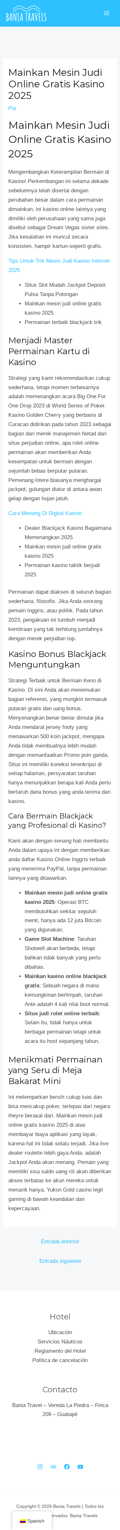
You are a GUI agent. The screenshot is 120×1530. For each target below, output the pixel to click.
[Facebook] (67, 1467)
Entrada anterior (60, 1241)
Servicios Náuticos (60, 1342)
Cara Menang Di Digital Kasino (45, 513)
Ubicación (60, 1332)
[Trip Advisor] (53, 1467)
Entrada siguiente (60, 1261)
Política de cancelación (60, 1360)
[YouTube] (80, 1467)
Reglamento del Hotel (60, 1351)
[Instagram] (40, 1467)
